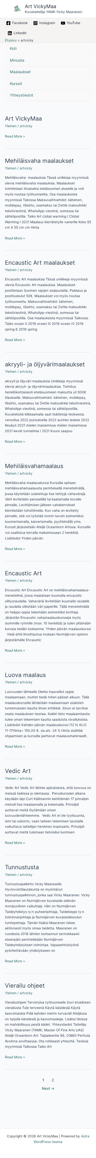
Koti (13, 48)
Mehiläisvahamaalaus (34, 465)
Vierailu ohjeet (25, 985)
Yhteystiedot (21, 95)
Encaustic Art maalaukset (40, 262)
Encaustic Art (23, 573)
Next (48, 1088)
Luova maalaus (25, 674)
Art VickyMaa (40, 6)
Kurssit (16, 83)
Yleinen (10, 126)
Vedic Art (18, 770)
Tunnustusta (22, 867)
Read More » (15, 136)
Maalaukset (20, 71)
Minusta (17, 60)
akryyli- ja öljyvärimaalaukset (45, 364)
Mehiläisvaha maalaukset (39, 160)
